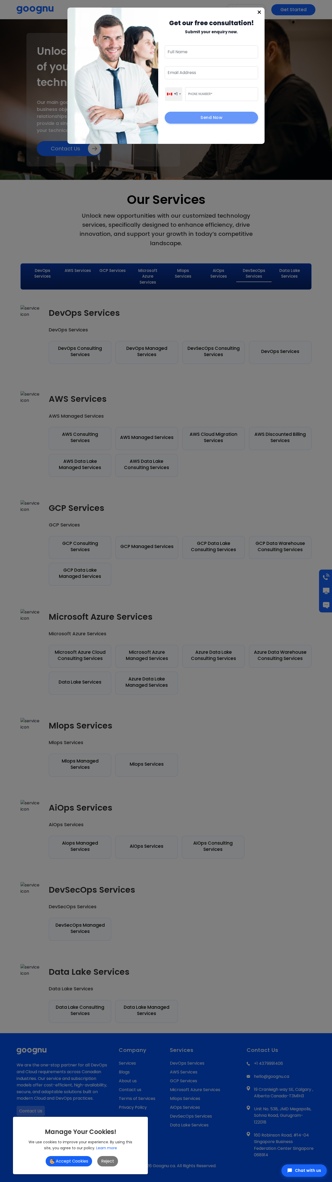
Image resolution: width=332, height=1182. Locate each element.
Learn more (106, 1148)
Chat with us (308, 1170)
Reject (107, 1161)
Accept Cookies (71, 1161)
